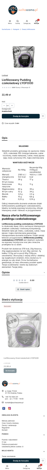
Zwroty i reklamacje (9, 425)
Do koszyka (10, 371)
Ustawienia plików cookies (12, 447)
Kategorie (16, 29)
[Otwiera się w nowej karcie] (4, 408)
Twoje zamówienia (8, 456)
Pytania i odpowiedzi (9, 440)
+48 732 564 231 (11, 397)
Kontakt (5, 430)
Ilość (3, 102)
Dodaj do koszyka (21, 116)
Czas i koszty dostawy (10, 423)
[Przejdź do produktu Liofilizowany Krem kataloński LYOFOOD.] (23, 330)
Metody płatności (8, 421)
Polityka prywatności (9, 444)
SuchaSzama (6, 29)
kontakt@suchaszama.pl (14, 402)
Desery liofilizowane (28, 29)
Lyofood (5, 75)
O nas (4, 442)
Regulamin (6, 428)
